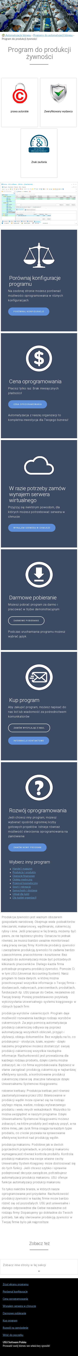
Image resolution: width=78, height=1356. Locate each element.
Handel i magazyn (22, 869)
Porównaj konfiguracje (28, 311)
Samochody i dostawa (25, 890)
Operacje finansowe (24, 876)
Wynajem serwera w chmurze (31, 528)
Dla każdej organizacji (24, 898)
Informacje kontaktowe (28, 741)
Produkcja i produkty (24, 872)
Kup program (10, 1320)
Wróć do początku (13, 1335)
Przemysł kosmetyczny (25, 883)
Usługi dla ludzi (21, 894)
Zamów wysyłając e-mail (29, 728)
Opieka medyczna (22, 879)
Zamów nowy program (27, 847)
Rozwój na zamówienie (15, 1328)
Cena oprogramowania (27, 404)
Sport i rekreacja (22, 887)
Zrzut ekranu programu (15, 1284)
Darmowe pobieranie (26, 620)
